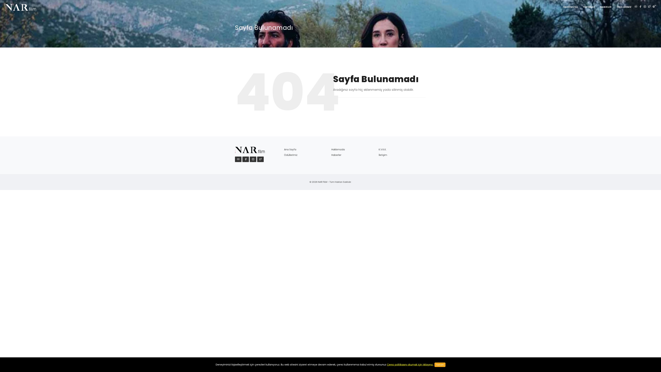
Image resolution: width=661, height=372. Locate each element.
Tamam (440, 364)
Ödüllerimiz (624, 7)
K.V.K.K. (382, 149)
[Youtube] (636, 7)
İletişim (383, 155)
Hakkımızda (570, 7)
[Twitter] (649, 7)
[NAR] (24, 7)
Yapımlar (589, 7)
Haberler (606, 7)
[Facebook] (640, 7)
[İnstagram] (645, 7)
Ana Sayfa (290, 149)
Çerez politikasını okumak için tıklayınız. (410, 364)
